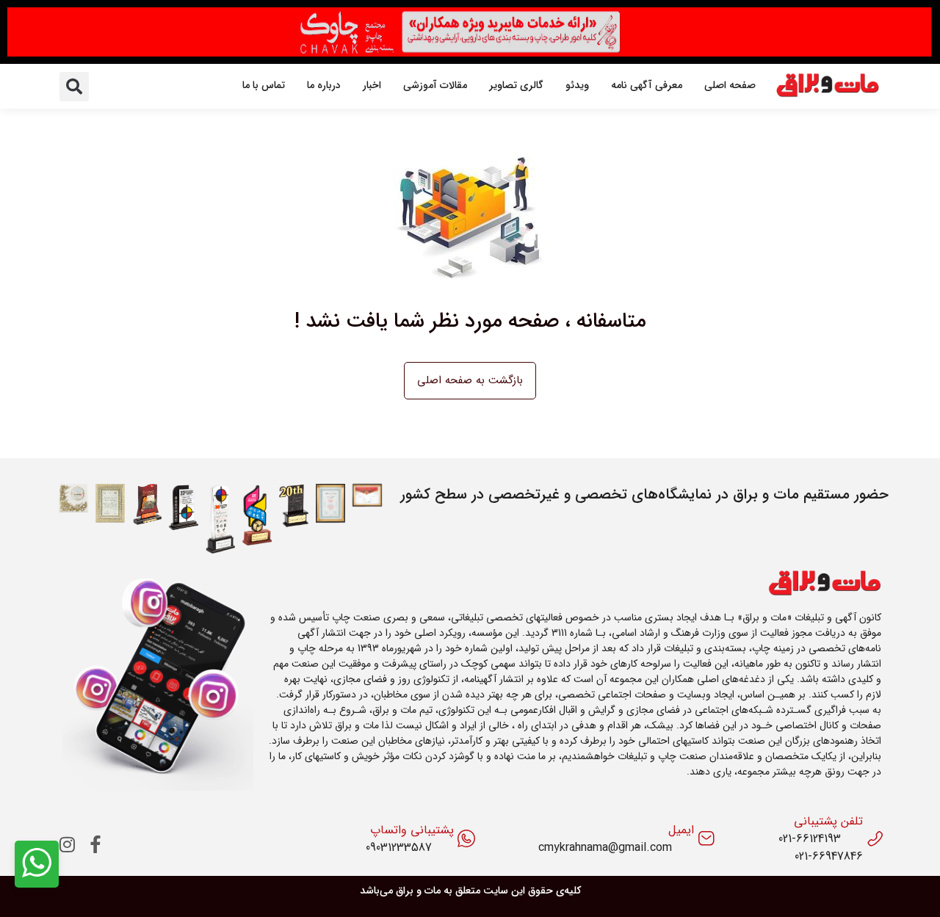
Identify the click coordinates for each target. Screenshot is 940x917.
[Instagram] (67, 844)
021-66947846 (829, 857)
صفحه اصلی (730, 85)
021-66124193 (809, 839)
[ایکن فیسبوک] (95, 844)
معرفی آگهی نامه (646, 85)
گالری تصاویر (516, 85)
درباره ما (324, 85)
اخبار (372, 85)
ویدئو (577, 85)
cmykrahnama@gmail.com (605, 848)
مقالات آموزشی (435, 85)
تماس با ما (263, 85)
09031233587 (399, 848)
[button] (74, 86)
